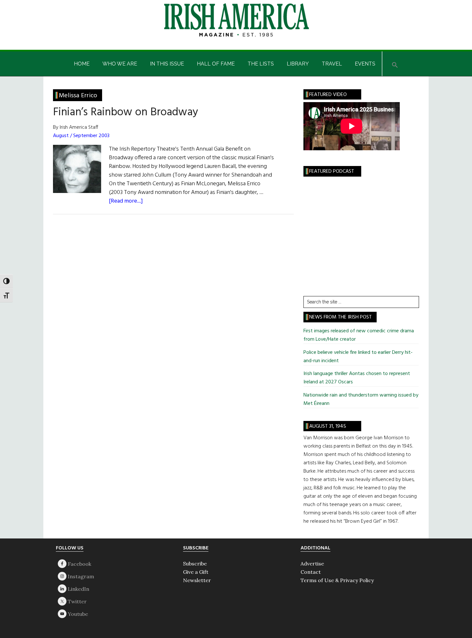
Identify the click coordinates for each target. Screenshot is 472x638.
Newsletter (197, 580)
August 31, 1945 (327, 426)
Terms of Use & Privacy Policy (337, 580)
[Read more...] (126, 201)
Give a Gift (195, 572)
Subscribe (195, 563)
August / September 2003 (81, 136)
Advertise (312, 563)
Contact (311, 572)
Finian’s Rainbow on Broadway (125, 112)
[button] (395, 63)
